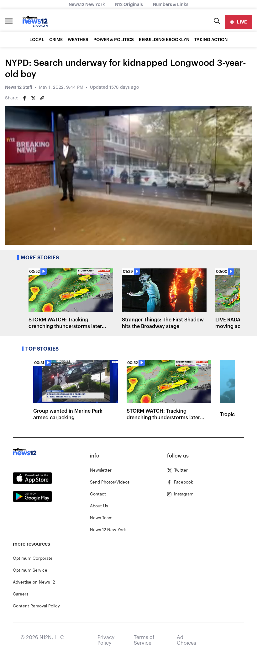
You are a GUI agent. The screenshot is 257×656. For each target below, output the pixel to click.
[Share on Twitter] (33, 98)
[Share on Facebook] (24, 98)
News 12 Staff (18, 87)
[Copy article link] (42, 98)
